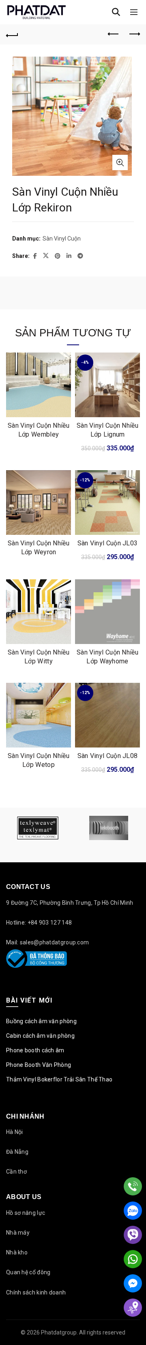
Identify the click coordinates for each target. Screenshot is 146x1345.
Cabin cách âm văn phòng (40, 1036)
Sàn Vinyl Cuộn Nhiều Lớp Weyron (38, 547)
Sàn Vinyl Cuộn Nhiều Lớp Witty (38, 656)
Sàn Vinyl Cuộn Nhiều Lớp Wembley (38, 430)
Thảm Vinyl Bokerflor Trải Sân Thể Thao (59, 1079)
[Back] (12, 34)
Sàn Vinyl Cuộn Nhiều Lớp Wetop (38, 760)
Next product (134, 34)
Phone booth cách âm (35, 1050)
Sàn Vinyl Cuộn (62, 238)
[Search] (116, 12)
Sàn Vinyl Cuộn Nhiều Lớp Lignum (107, 430)
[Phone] (133, 1186)
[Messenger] (133, 1283)
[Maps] (133, 1308)
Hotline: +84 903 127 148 (39, 922)
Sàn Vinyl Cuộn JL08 (107, 756)
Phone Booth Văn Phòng (38, 1065)
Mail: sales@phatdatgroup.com (47, 942)
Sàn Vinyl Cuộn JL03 (107, 543)
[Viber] (133, 1235)
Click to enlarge (120, 162)
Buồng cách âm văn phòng (41, 1021)
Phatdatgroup (59, 1332)
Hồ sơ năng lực (25, 1213)
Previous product (113, 34)
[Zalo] (133, 1210)
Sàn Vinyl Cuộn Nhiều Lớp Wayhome (107, 656)
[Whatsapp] (133, 1259)
